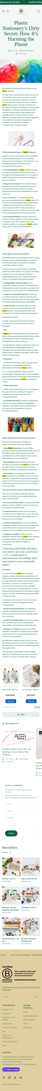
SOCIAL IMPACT (29, 1020)
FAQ (3, 1031)
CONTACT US (7, 1010)
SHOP (25, 1012)
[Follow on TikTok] (15, 1077)
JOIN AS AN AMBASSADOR (7, 1036)
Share (22, 715)
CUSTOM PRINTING (30, 1016)
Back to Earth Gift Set (29, 879)
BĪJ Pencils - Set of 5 (29, 908)
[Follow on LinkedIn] (20, 1077)
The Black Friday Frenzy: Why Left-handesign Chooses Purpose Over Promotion (17, 752)
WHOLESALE (28, 1028)
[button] (37, 681)
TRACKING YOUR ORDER (8, 1019)
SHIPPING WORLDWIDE (33, 2)
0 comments (22, 53)
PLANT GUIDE (7, 1024)
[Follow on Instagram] (9, 1077)
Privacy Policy (15, 797)
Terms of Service (28, 797)
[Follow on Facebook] (3, 1077)
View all (37, 707)
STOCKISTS (6, 1014)
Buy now (11, 701)
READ (25, 1024)
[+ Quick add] (18, 873)
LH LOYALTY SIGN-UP (10, 1042)
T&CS (4, 1046)
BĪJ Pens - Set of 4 (9, 879)
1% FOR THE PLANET (9, 1028)
